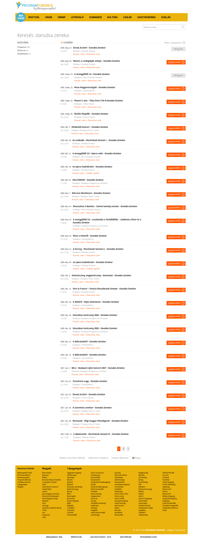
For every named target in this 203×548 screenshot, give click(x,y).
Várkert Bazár (88, 104)
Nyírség (141, 475)
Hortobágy (95, 515)
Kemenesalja (120, 480)
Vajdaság (166, 487)
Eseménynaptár (23, 477)
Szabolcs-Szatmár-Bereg (51, 508)
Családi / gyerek (92, 173)
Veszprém (46, 515)
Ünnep (61, 17)
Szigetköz (142, 510)
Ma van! (21, 17)
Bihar (69, 494)
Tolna (44, 510)
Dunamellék (95, 477)
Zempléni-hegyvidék (170, 505)
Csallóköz (71, 508)
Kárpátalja (119, 477)
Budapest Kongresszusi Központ (94, 183)
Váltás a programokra (172, 43)
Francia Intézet (89, 117)
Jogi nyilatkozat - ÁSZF (100, 537)
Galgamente (95, 496)
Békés (44, 477)
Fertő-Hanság (96, 494)
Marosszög (119, 505)
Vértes (164, 491)
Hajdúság (94, 505)
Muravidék (119, 515)
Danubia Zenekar (88, 51)
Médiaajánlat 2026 (24, 473)
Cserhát (70, 512)
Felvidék (94, 491)
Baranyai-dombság (74, 487)
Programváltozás (24, 480)
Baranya (45, 475)
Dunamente (95, 480)
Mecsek (118, 510)
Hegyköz (94, 510)
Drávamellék (72, 515)
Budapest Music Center (89, 130)
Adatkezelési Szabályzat (98, 458)
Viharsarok (166, 494)
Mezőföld (118, 512)
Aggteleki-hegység (74, 473)
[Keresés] (183, 27)
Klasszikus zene (93, 54)
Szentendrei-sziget (146, 508)
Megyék (20, 487)
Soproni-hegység (145, 498)
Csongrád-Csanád (49, 482)
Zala (44, 517)
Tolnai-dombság (168, 484)
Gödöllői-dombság (98, 503)
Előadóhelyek (24, 54)
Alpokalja (70, 477)
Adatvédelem (125, 537)
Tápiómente (143, 515)
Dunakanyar (95, 475)
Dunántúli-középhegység (100, 482)
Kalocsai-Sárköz (121, 475)
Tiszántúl (165, 480)
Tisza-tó (165, 475)
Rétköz (141, 491)
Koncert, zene (78, 54)
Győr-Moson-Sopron (50, 487)
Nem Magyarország (50, 498)
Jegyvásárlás (174, 62)
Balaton (70, 484)
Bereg (69, 491)
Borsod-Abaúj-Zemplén (51, 480)
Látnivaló (77, 17)
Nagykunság (143, 473)
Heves (44, 491)
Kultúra (112, 17)
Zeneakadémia (89, 91)
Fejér (44, 484)
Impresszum (76, 537)
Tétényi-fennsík (168, 473)
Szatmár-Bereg (144, 505)
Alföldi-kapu (72, 475)
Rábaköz (142, 487)
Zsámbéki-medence (170, 508)
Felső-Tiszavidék (97, 489)
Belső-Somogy (72, 489)
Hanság (94, 508)
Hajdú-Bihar (47, 489)
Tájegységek (22, 484)
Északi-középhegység (99, 487)
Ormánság (143, 477)
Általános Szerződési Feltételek (72, 458)
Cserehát (70, 510)
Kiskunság (118, 491)
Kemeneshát (119, 482)
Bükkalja (70, 505)
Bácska (70, 480)
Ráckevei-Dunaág (145, 489)
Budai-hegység (73, 501)
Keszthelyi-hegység (122, 484)
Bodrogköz (71, 496)
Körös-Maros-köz (121, 494)
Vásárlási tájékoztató (119, 458)
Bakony (70, 482)
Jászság (118, 473)
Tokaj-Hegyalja (168, 482)
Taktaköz (142, 512)
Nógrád (45, 501)
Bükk (69, 503)
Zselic (164, 510)
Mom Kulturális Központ (92, 77)
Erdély (93, 484)
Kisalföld (118, 489)
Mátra (117, 508)
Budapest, (77, 51)
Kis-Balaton (119, 487)
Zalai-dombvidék (169, 503)
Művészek (22, 50)
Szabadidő (95, 17)
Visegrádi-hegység (169, 498)
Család (127, 17)
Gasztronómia (146, 17)
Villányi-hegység (168, 496)
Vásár (48, 17)
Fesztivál (34, 17)
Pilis (140, 484)
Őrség (141, 480)
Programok (23, 47)
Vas (43, 512)
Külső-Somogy (120, 503)
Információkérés (23, 475)
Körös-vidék (119, 498)
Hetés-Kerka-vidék (98, 512)
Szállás (166, 17)
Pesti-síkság (143, 482)
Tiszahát (165, 477)
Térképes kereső (23, 482)
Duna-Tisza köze (97, 473)
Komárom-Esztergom (50, 496)
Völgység (165, 501)
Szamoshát (143, 501)
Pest (44, 503)
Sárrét (141, 496)
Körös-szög (119, 496)
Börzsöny (71, 498)
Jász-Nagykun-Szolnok (50, 494)
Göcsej (93, 501)
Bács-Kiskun (47, 473)
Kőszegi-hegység (121, 501)
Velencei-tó (166, 489)
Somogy (45, 505)
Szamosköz (143, 503)
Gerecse (94, 498)
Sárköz (141, 494)
